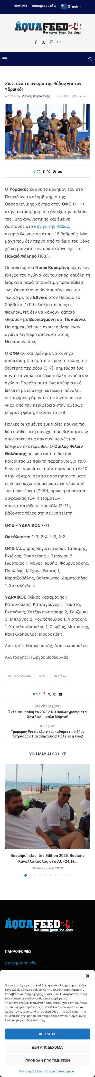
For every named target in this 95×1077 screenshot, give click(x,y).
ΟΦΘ (42, 675)
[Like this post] (38, 172)
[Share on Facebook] (44, 172)
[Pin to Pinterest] (54, 172)
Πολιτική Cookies (31, 1071)
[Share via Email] (60, 172)
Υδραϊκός (59, 675)
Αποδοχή (48, 1034)
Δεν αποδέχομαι (48, 1047)
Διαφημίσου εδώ (44, 6)
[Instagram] (51, 42)
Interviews (20, 6)
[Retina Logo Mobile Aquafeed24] (39, 925)
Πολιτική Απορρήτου (59, 1071)
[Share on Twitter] (48, 172)
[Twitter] (43, 42)
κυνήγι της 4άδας (51, 226)
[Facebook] (36, 42)
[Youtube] (59, 42)
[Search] (90, 59)
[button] (87, 976)
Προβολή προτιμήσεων (47, 1061)
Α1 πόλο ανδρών (19, 675)
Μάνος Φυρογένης (35, 96)
